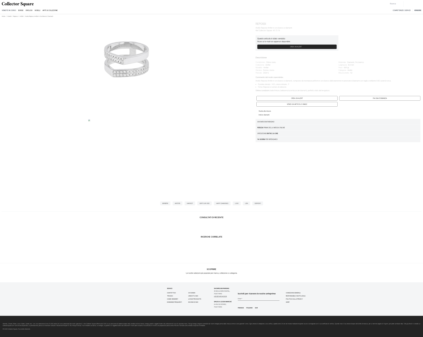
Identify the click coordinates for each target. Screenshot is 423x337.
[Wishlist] (411, 4)
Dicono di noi (193, 302)
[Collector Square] (17, 4)
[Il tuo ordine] (416, 4)
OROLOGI (29, 10)
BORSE (20, 10)
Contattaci (171, 293)
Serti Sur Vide (204, 203)
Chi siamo (191, 293)
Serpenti (258, 203)
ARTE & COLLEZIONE (50, 10)
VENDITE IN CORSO (9, 10)
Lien (246, 203)
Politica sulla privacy (294, 299)
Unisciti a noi (193, 296)
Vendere (417, 10)
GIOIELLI (37, 10)
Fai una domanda (380, 98)
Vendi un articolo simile (297, 104)
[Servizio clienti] (406, 4)
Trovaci (170, 296)
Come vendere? (172, 299)
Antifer (177, 203)
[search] (388, 2)
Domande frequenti (174, 302)
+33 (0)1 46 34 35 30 (220, 296)
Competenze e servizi (402, 10)
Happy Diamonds (222, 203)
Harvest (190, 203)
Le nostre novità (194, 299)
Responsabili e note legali (296, 296)
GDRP (288, 302)
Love (236, 203)
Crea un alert (297, 98)
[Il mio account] (420, 4)
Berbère (165, 203)
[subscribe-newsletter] (278, 299)
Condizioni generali (293, 293)
